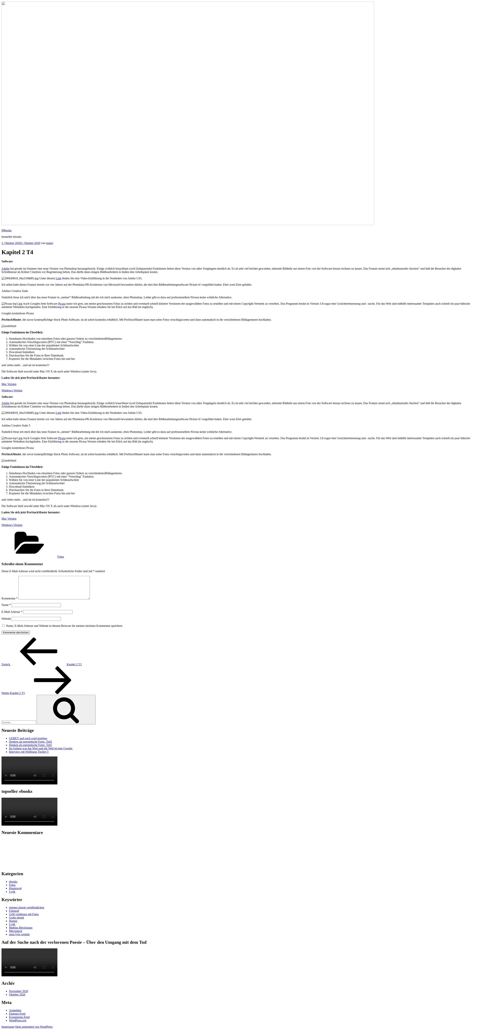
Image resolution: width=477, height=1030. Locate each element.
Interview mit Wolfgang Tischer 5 (28, 751)
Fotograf (14, 910)
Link (58, 278)
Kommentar (9, 598)
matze (49, 243)
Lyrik (12, 891)
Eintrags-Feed (17, 1013)
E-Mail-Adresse (11, 611)
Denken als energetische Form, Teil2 (30, 741)
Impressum (7, 1026)
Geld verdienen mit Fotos (24, 914)
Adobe (5, 268)
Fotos (60, 556)
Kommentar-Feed (19, 1017)
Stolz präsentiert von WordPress (34, 1026)
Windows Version (11, 390)
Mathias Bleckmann (20, 927)
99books (6, 230)
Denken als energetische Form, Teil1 (30, 745)
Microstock (15, 931)
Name (6, 604)
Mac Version (8, 384)
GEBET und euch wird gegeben (28, 738)
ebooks (13, 881)
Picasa (62, 303)
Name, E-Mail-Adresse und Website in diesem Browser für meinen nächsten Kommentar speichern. (64, 625)
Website (6, 618)
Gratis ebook (16, 917)
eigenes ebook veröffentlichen (26, 907)
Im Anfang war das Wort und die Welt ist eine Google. (41, 748)
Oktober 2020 (17, 994)
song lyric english (19, 934)
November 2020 (18, 991)
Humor (13, 920)
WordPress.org (17, 1020)
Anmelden (15, 1010)
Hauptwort (15, 888)
